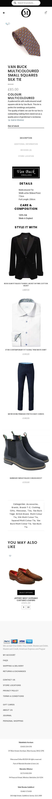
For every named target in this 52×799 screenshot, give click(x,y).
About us (8, 710)
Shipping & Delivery (13, 666)
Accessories (32, 504)
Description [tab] (26, 138)
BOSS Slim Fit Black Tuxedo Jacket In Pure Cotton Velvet (26, 284)
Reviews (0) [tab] (26, 150)
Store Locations (12, 685)
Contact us (9, 680)
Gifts (12, 510)
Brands (15, 507)
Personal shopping (13, 721)
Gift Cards (9, 705)
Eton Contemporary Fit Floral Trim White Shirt (26, 350)
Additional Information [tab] (26, 144)
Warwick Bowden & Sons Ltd (28, 764)
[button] (23, 24)
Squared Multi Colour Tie (23, 520)
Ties (30, 510)
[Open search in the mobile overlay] (26, 3)
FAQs (5, 660)
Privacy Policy (11, 691)
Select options (26, 592)
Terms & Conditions (13, 696)
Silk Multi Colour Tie (28, 517)
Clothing (36, 507)
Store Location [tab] (26, 156)
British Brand (22, 514)
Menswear (21, 510)
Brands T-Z (25, 507)
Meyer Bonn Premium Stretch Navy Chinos (26, 414)
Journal (7, 715)
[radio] (23, 607)
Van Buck (37, 510)
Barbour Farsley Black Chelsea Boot (26, 478)
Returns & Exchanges (14, 671)
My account (9, 655)
